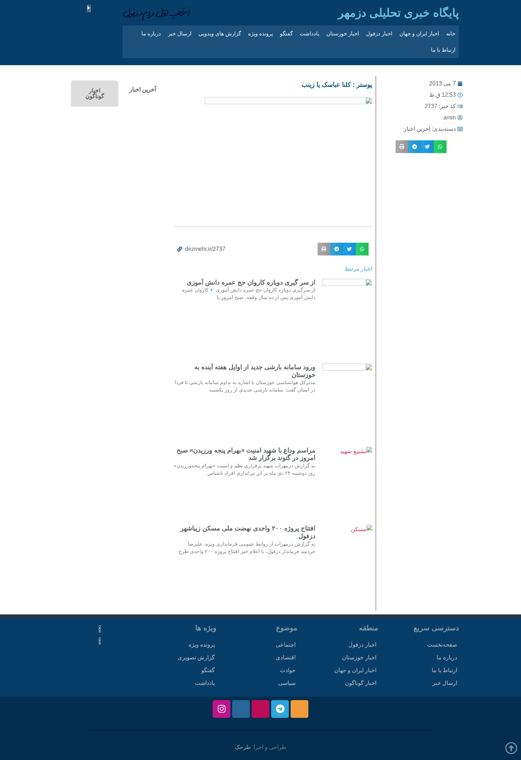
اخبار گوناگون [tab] (94, 93)
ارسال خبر (179, 33)
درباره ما (151, 33)
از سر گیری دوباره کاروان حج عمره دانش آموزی (251, 282)
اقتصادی (286, 657)
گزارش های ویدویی (219, 33)
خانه (450, 33)
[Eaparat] (260, 709)
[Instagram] (221, 709)
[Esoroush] (241, 709)
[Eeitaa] (299, 709)
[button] (440, 146)
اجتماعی (286, 645)
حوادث (288, 670)
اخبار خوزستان (342, 33)
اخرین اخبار (417, 129)
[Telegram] (280, 709)
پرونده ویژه (260, 33)
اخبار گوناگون (360, 683)
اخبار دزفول (379, 33)
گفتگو (286, 33)
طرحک (243, 747)
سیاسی (287, 683)
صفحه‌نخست (442, 645)
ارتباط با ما (443, 50)
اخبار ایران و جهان (419, 33)
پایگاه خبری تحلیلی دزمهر (398, 12)
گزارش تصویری (196, 657)
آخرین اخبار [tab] (142, 89)
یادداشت (309, 33)
